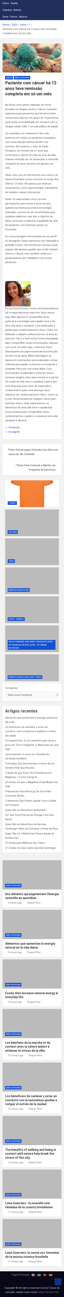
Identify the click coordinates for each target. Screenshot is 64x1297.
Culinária (7, 10)
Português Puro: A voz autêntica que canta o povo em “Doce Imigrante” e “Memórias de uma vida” (32, 745)
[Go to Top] (58, 1281)
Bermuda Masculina (19, 590)
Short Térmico (16, 619)
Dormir (13, 16)
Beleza (17, 10)
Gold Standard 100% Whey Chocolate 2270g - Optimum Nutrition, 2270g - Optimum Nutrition (31, 645)
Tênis (11, 561)
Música (23, 16)
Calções (13, 532)
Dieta (5, 16)
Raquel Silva (33, 902)
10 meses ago (15, 1055)
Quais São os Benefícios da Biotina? (25, 810)
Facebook (14, 427)
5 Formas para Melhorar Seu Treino (25, 842)
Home (6, 3)
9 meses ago (15, 902)
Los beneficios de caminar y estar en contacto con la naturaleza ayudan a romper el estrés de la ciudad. (31, 1100)
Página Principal (20, 1274)
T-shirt (12, 503)
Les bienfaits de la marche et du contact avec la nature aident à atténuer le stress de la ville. (27, 1046)
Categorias (11, 688)
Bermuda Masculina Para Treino (25, 677)
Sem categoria (22, 78)
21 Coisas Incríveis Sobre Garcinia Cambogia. (30, 847)
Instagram (14, 431)
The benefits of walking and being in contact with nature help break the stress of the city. (30, 1153)
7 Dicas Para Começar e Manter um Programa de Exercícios (35, 467)
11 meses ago (15, 1212)
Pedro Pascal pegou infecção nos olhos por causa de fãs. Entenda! (33, 452)
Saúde (14, 3)
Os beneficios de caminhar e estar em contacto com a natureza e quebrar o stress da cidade (30, 731)
